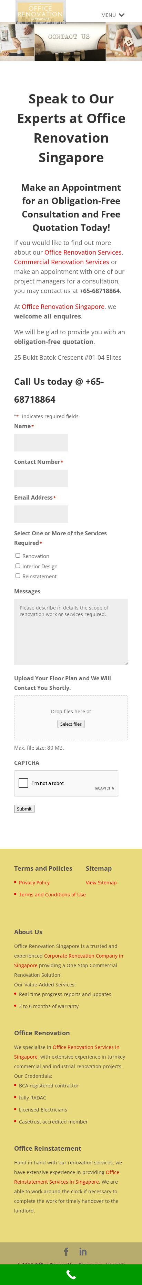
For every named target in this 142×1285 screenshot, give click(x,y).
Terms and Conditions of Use (52, 894)
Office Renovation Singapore (63, 306)
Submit (24, 809)
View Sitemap (101, 882)
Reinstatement (39, 576)
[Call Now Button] (71, 1274)
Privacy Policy (34, 882)
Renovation (35, 555)
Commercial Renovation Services (61, 262)
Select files (71, 724)
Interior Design (40, 566)
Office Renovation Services (83, 252)
